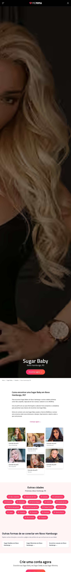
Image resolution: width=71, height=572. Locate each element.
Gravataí (9, 502)
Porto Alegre (35, 502)
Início (3, 380)
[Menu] (3, 3)
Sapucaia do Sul (31, 497)
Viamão (48, 502)
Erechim (34, 512)
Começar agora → (35, 422)
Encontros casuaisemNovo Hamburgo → (57, 544)
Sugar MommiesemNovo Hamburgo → (34, 544)
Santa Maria (60, 512)
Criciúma (62, 507)
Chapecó (43, 517)
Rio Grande (30, 517)
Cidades (16, 380)
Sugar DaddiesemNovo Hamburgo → (11, 544)
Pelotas (46, 512)
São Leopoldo (14, 497)
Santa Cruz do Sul (31, 507)
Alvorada (22, 502)
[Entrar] (68, 3)
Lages (11, 512)
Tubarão (22, 512)
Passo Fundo (48, 507)
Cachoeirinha (58, 497)
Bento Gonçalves (13, 507)
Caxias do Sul (62, 502)
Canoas (45, 497)
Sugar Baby (10, 380)
